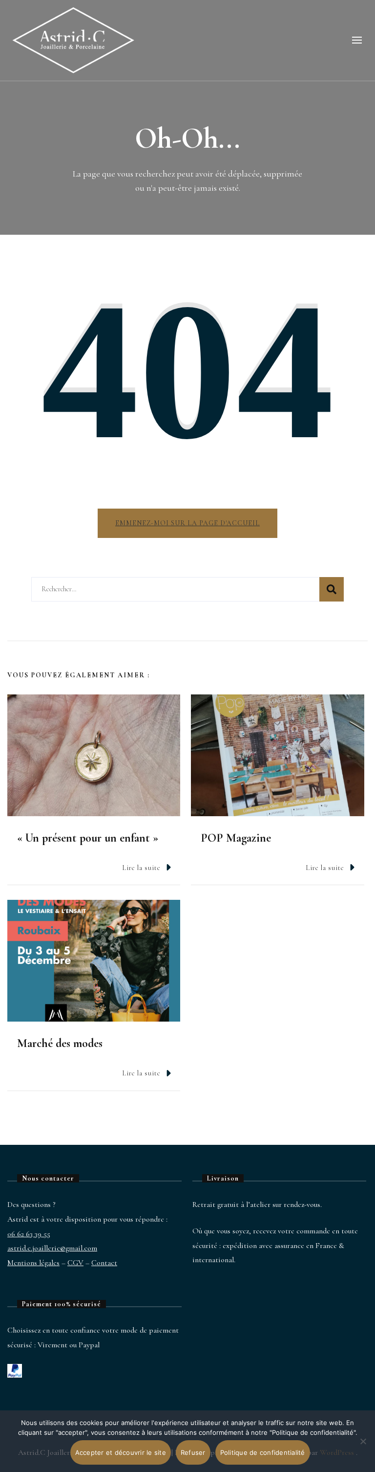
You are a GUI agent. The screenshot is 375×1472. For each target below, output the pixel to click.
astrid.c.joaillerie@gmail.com (52, 1248)
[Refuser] (363, 1448)
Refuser (193, 1452)
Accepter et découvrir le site (120, 1452)
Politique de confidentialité (262, 1452)
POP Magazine (236, 838)
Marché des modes (60, 1043)
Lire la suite (141, 868)
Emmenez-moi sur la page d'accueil (187, 523)
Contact (104, 1263)
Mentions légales (33, 1263)
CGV (75, 1263)
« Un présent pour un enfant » (87, 838)
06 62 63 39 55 (28, 1234)
